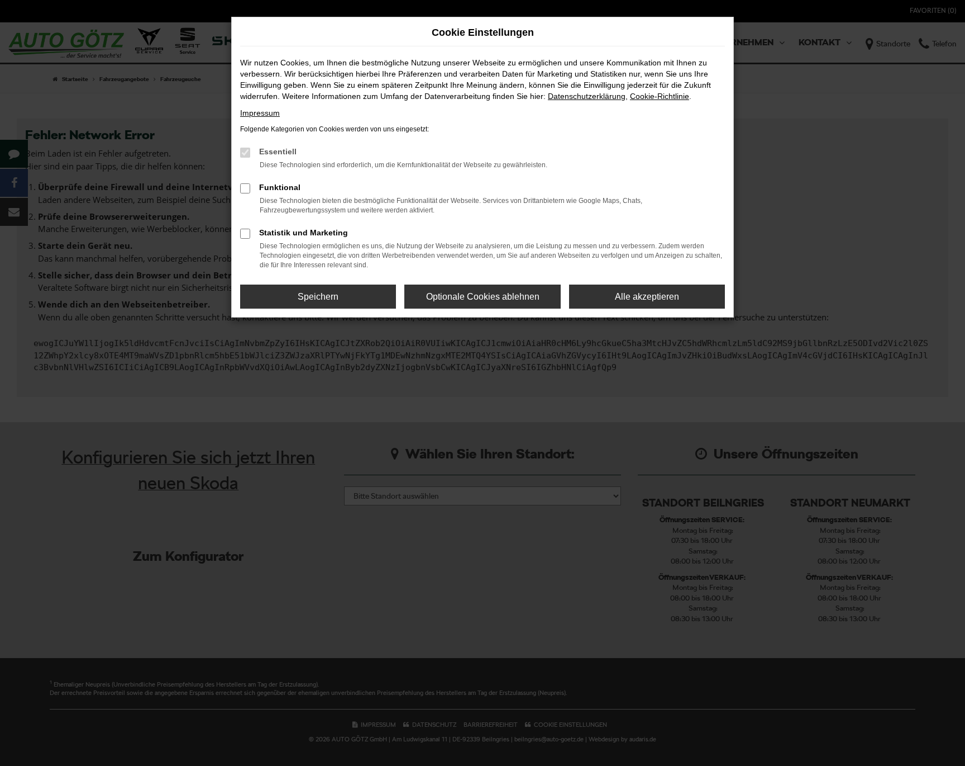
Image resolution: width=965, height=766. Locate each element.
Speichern (318, 296)
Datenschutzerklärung (586, 96)
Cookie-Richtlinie (659, 96)
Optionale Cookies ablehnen (482, 296)
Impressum (260, 112)
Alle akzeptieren (647, 296)
